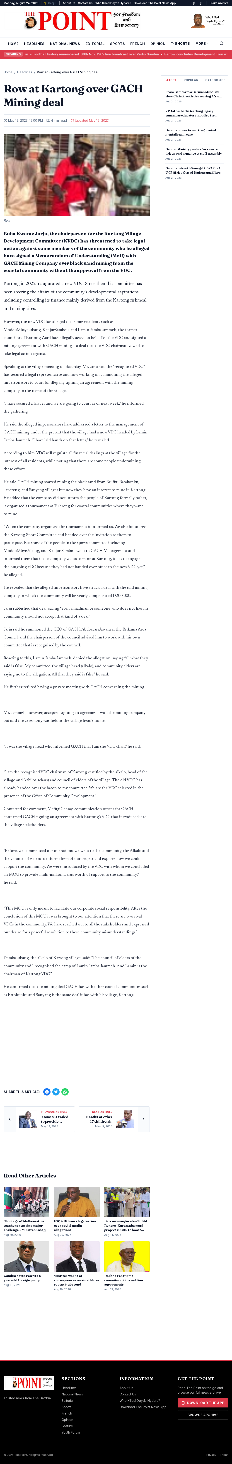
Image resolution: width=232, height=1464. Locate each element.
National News (65, 44)
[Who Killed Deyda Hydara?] (209, 21)
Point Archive (219, 3)
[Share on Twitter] (56, 1092)
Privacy (211, 1455)
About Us (69, 3)
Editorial (95, 44)
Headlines (34, 44)
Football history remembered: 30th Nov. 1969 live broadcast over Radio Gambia (65, 54)
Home (13, 44)
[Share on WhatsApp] (65, 1092)
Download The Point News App (155, 3)
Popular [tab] (191, 80)
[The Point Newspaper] (200, 3)
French (137, 44)
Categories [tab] (215, 80)
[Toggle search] (221, 43)
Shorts (182, 43)
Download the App (206, 1403)
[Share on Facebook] (47, 1092)
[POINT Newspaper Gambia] (193, 3)
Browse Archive (203, 1415)
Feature (67, 1426)
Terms (224, 1455)
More (201, 43)
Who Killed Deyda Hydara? (113, 3)
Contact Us (85, 3)
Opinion (158, 44)
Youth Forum (71, 1432)
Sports (117, 44)
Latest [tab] (170, 80)
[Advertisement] (77, 1041)
